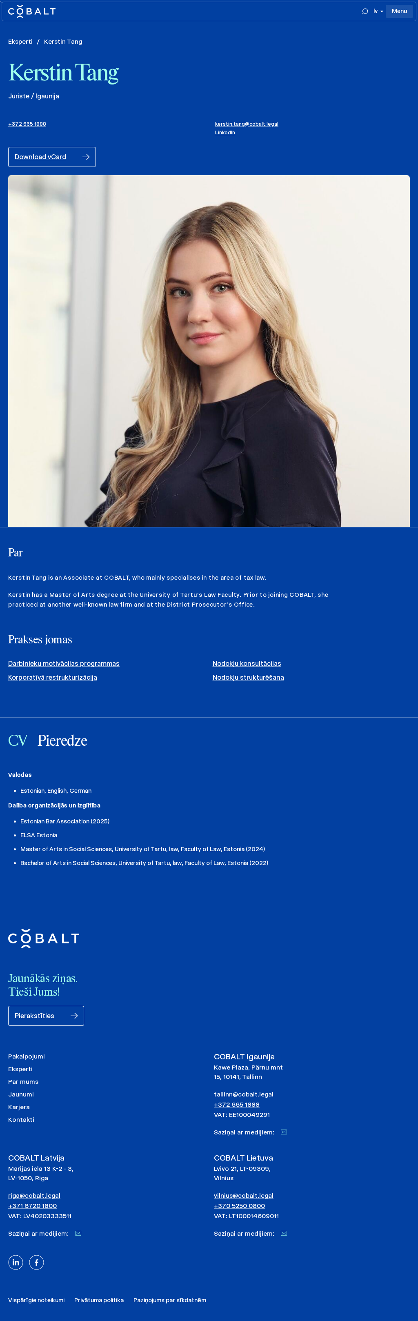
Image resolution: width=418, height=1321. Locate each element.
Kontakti (21, 1119)
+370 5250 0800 (239, 1206)
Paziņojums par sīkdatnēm (169, 1300)
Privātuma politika (99, 1300)
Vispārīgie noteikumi (36, 1300)
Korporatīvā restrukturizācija (52, 677)
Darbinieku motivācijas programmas (64, 663)
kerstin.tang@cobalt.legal (246, 124)
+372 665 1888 (27, 124)
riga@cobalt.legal (34, 1195)
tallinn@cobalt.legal (243, 1094)
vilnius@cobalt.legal (243, 1195)
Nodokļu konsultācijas (247, 663)
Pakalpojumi (26, 1056)
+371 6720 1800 (32, 1206)
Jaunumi (21, 1094)
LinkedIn (225, 132)
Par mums (23, 1081)
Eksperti (20, 41)
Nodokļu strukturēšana (248, 677)
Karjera (19, 1107)
